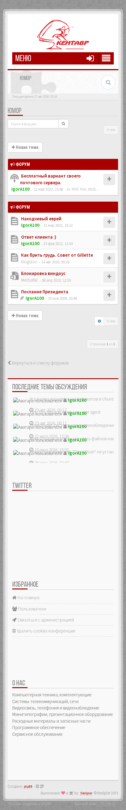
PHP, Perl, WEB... (85, 189)
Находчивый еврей (40, 219)
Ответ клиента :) (38, 237)
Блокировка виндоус (42, 273)
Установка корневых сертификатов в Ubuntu (73, 399)
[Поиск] (63, 123)
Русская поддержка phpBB (30, 803)
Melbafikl (29, 280)
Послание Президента (44, 292)
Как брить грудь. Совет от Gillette (56, 255)
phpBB (28, 787)
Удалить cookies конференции (45, 631)
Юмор (14, 111)
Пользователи (31, 609)
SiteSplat (86, 793)
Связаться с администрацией (45, 620)
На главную (28, 597)
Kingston (29, 262)
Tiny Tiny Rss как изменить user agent (65, 412)
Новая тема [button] (27, 147)
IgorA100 (20, 189)
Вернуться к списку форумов (40, 363)
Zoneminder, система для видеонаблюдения (72, 425)
